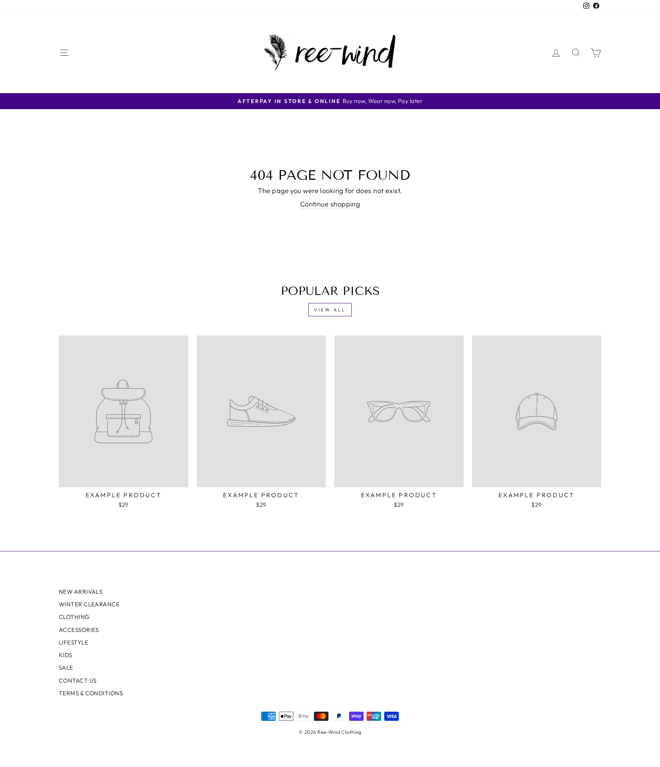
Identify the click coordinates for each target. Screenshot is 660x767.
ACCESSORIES (79, 629)
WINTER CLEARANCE (89, 604)
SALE (66, 667)
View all (330, 310)
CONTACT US (78, 680)
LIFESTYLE (73, 642)
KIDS (65, 655)
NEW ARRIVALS (80, 591)
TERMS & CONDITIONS (91, 693)
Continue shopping (330, 204)
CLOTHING (74, 616)
